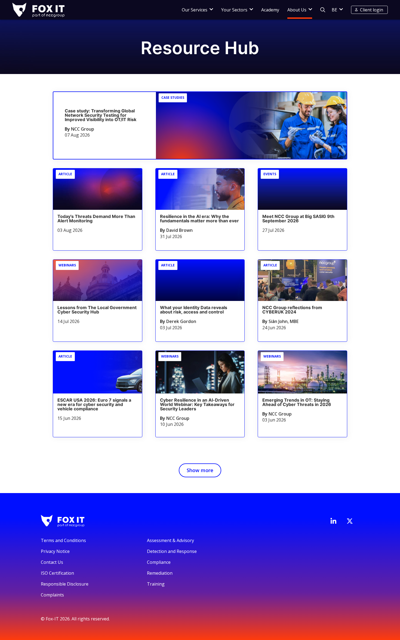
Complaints (52, 595)
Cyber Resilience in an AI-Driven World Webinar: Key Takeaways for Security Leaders (197, 404)
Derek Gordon (181, 321)
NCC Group (82, 129)
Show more (200, 470)
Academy (270, 10)
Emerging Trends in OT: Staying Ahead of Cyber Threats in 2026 (296, 402)
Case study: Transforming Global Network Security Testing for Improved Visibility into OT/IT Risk (100, 115)
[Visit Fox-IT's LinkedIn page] (333, 521)
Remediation (160, 573)
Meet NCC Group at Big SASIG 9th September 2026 (298, 218)
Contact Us (52, 562)
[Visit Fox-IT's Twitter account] (350, 521)
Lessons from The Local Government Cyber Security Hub (97, 310)
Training (156, 584)
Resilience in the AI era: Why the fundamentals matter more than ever (199, 218)
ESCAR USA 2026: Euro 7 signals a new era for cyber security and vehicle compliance (94, 404)
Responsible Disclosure (64, 584)
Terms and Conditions (63, 540)
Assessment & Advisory (170, 540)
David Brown (179, 230)
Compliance (159, 562)
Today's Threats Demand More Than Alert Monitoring (96, 218)
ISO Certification (57, 573)
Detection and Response (172, 551)
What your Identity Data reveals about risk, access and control (193, 310)
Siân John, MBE (284, 321)
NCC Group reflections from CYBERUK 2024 (292, 310)
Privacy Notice (55, 551)
